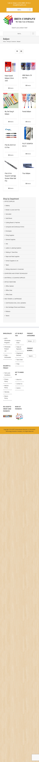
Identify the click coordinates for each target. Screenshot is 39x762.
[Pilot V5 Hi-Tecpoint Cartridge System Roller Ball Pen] (10, 165)
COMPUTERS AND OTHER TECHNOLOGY (15, 273)
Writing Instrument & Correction (15, 269)
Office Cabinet (10, 286)
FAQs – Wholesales (7, 356)
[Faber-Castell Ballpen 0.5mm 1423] (10, 66)
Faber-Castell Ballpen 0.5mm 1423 (9, 78)
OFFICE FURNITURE (10, 282)
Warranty (6, 392)
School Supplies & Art (12, 261)
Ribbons (8, 311)
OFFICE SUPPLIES (9, 201)
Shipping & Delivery (19, 354)
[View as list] (21, 51)
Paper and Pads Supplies (12, 256)
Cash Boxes (9, 218)
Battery (8, 205)
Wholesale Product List (7, 349)
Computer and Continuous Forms (15, 227)
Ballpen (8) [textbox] (31, 341)
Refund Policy (6, 387)
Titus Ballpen (26, 173)
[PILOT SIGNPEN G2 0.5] (28, 133)
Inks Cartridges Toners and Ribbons (15, 307)
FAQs (17, 364)
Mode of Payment (18, 348)
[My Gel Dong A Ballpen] (10, 100)
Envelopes (9, 231)
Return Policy (6, 397)
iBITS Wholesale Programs (7, 340)
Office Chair (9, 290)
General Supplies (10, 239)
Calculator (8, 214)
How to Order (18, 342)
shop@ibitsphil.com (19, 5)
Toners (7, 316)
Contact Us (19, 384)
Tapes (7, 265)
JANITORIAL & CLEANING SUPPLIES (14, 278)
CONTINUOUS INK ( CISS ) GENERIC (16, 303)
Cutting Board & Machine (13, 222)
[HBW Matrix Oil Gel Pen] (28, 66)
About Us (18, 379)
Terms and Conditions (7, 374)
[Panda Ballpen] (28, 100)
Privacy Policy (6, 380)
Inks (7, 244)
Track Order (19, 360)
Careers (18, 388)
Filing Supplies (10, 235)
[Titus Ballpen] (28, 165)
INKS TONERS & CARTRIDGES (13, 299)
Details (11, 88)
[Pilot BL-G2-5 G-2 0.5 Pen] (10, 134)
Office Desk (9, 294)
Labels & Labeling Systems (13, 248)
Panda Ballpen (26, 111)
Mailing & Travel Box (12, 252)
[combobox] (31, 341)
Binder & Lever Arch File (13, 210)
